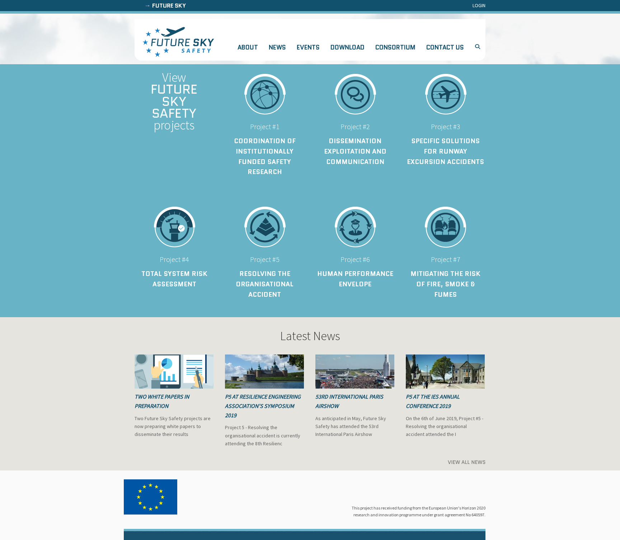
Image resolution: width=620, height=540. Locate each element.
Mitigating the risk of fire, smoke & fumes (445, 284)
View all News (466, 462)
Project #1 (265, 126)
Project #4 (174, 259)
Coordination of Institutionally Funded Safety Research (265, 156)
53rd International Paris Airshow (349, 401)
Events (308, 47)
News (277, 47)
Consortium (395, 47)
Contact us (445, 47)
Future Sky (169, 5)
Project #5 (265, 259)
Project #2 (355, 126)
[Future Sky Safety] (178, 42)
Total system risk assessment (174, 279)
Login (479, 5)
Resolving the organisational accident (264, 284)
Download (347, 47)
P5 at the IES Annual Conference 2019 (433, 401)
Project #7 (445, 259)
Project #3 (445, 126)
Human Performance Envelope (355, 279)
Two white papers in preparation (162, 401)
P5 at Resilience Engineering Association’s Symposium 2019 (263, 405)
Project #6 (355, 259)
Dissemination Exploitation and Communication (355, 151)
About (248, 47)
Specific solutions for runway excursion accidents (445, 151)
